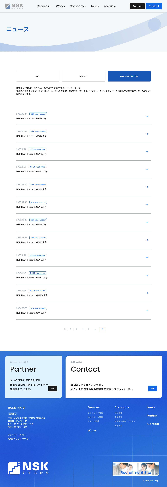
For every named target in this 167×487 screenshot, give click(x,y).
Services (43, 6)
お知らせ (83, 76)
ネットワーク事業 (95, 417)
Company (77, 6)
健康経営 (118, 425)
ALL (38, 76)
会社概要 (118, 413)
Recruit (108, 6)
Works (60, 6)
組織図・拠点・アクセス (125, 421)
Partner (137, 6)
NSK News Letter (129, 76)
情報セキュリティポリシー (19, 438)
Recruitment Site (136, 472)
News (95, 6)
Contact (154, 6)
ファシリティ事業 (95, 413)
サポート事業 (93, 421)
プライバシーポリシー (17, 434)
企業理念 (118, 417)
